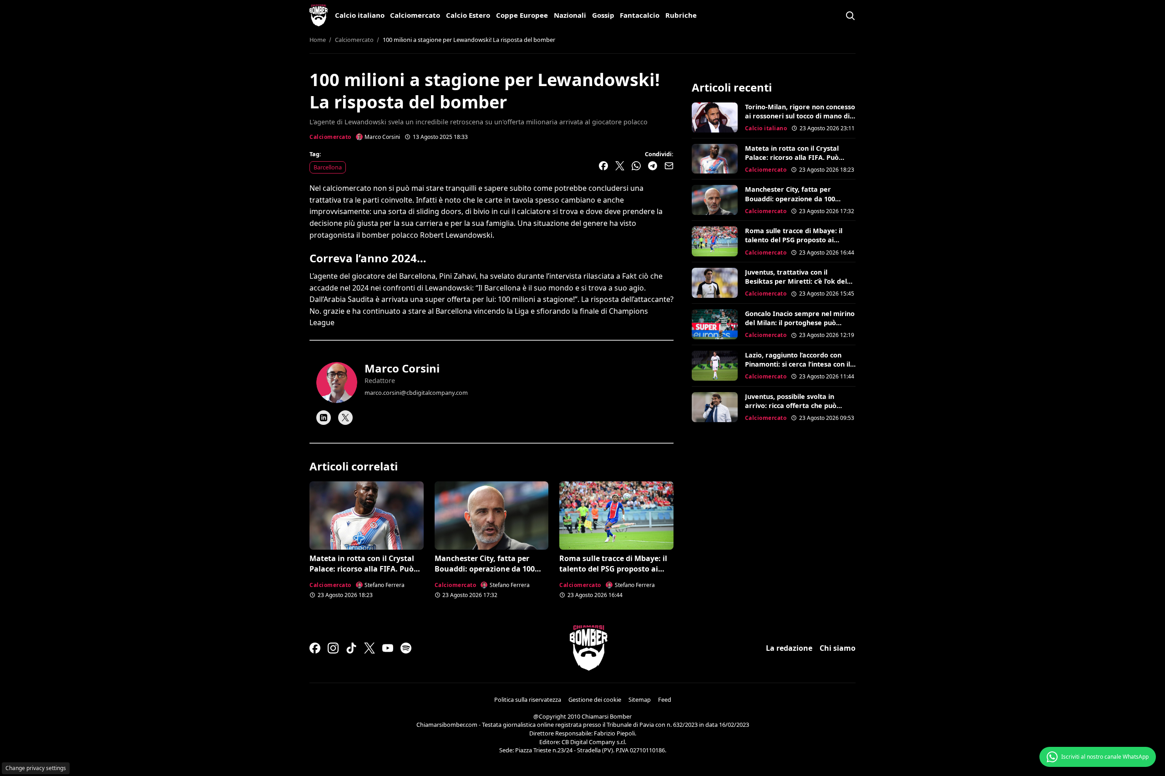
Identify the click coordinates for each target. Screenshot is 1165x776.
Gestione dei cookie (594, 699)
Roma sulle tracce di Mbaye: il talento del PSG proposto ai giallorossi (613, 568)
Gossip (603, 15)
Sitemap (639, 699)
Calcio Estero (468, 15)
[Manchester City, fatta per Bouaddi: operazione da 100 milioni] (492, 515)
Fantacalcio (639, 15)
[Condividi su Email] (669, 165)
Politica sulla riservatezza (527, 699)
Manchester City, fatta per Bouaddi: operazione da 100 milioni (485, 568)
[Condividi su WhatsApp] (636, 165)
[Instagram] (333, 648)
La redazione (789, 648)
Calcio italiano (360, 15)
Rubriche (681, 15)
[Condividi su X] (619, 165)
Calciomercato (415, 15)
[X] (345, 417)
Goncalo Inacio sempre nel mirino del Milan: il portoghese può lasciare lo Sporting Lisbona (800, 322)
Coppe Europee (522, 15)
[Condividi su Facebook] (603, 165)
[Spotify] (405, 648)
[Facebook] (314, 648)
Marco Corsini (402, 368)
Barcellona (328, 167)
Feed (664, 699)
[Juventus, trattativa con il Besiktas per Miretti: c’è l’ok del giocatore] (715, 283)
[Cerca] (850, 15)
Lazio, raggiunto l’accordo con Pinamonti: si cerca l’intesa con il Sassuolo (797, 364)
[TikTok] (351, 648)
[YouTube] (387, 648)
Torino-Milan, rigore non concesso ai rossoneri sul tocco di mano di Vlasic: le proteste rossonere (800, 115)
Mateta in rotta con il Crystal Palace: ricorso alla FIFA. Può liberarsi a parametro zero (361, 568)
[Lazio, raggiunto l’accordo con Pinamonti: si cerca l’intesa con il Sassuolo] (715, 366)
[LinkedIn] (323, 417)
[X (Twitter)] (369, 648)
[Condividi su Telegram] (652, 165)
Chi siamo (838, 648)
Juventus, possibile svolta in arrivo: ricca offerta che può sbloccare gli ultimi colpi (790, 405)
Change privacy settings (35, 768)
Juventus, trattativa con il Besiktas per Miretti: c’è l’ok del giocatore (796, 281)
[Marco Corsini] (336, 382)
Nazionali (570, 15)
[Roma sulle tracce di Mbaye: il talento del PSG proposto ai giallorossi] (616, 515)
